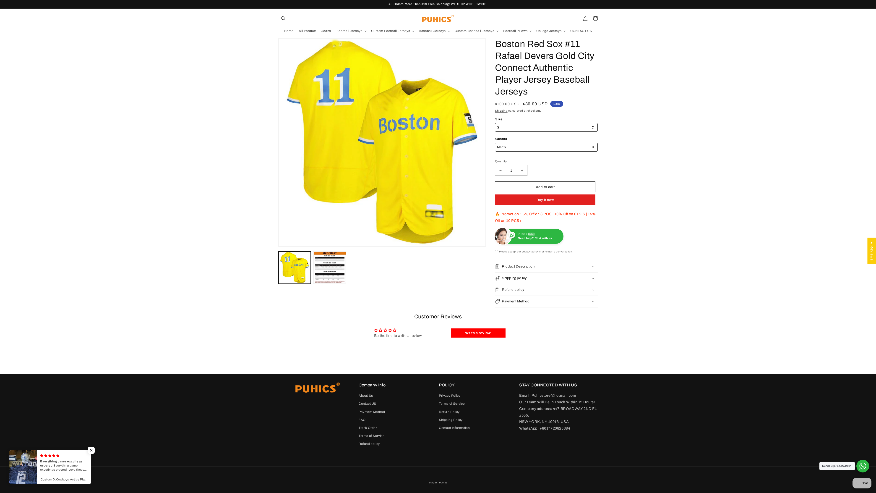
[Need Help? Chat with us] (862, 466)
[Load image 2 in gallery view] (329, 267)
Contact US (367, 403)
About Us (366, 395)
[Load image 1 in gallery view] (294, 267)
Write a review (478, 333)
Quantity (501, 161)
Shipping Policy (451, 420)
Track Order (368, 428)
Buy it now (545, 200)
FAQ (362, 420)
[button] (283, 18)
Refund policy (369, 444)
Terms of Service (372, 436)
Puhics (443, 482)
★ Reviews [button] (872, 250)
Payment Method (372, 412)
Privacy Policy (449, 395)
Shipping (501, 110)
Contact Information (454, 428)
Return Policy (449, 412)
